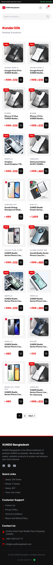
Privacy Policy (11, 509)
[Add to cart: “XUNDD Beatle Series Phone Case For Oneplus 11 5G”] (20, 308)
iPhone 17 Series (12, 484)
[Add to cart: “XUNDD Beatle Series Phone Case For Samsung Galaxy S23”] (46, 401)
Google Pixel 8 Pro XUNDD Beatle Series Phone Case (13, 71)
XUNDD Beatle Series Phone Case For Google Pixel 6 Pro (13, 254)
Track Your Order (12, 492)
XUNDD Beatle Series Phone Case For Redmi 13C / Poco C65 (13, 393)
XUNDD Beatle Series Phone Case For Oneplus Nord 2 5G (39, 300)
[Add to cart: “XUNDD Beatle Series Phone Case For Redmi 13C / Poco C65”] (20, 401)
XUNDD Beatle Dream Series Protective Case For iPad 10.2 (39, 208)
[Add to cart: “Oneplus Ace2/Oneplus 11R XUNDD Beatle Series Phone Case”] (20, 171)
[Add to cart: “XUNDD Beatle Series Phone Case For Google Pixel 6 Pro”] (20, 262)
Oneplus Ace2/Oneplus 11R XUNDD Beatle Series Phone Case (13, 163)
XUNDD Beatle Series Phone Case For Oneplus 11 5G (13, 300)
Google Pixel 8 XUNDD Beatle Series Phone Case (38, 71)
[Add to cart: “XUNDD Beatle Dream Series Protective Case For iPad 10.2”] (46, 217)
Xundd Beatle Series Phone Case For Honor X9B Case (39, 254)
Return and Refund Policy (16, 518)
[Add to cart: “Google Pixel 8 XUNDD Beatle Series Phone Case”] (46, 80)
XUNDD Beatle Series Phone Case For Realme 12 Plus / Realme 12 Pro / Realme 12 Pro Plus (39, 345)
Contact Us (10, 505)
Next (31, 416)
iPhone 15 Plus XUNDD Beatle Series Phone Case (13, 117)
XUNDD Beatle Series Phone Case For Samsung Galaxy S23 (38, 392)
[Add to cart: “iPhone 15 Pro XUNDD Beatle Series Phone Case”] (46, 125)
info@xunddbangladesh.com (18, 544)
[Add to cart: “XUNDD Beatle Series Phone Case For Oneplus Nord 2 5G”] (46, 308)
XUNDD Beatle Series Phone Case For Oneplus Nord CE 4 (13, 345)
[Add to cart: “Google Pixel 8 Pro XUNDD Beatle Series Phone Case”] (20, 80)
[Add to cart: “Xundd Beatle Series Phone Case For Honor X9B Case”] (46, 262)
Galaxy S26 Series (13, 479)
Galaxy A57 (10, 488)
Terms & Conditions (13, 514)
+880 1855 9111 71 (14, 539)
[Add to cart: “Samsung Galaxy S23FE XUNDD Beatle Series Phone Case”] (46, 171)
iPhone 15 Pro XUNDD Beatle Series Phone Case (38, 117)
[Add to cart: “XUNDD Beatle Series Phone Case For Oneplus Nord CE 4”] (20, 354)
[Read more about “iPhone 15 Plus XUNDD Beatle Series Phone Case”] (20, 125)
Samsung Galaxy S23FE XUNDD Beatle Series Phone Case (39, 163)
